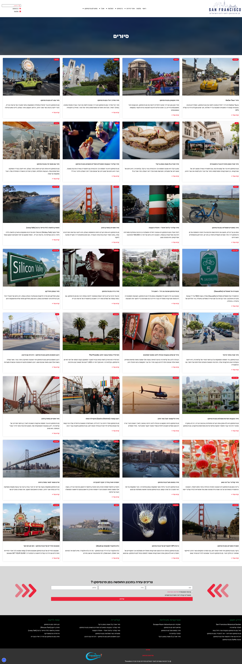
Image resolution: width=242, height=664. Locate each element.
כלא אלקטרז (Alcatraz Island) (107, 546)
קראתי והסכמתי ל (179, 592)
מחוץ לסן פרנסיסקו (91, 8)
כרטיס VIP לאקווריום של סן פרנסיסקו (165, 546)
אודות (148, 650)
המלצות (110, 8)
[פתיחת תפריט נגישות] (4, 660)
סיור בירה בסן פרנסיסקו (110, 291)
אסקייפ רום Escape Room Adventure (167, 624)
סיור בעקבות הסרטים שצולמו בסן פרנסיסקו (223, 419)
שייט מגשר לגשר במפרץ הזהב (48, 482)
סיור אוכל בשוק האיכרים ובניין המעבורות (224, 164)
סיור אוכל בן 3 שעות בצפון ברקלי (167, 164)
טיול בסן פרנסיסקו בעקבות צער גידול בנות (227, 630)
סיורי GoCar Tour (232, 100)
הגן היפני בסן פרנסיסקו (52, 624)
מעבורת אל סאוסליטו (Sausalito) (226, 291)
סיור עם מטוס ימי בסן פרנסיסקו (48, 164)
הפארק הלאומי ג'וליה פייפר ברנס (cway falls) (42, 228)
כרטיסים (120, 8)
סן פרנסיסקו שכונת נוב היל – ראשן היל (165, 291)
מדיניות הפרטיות (172, 592)
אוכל (102, 8)
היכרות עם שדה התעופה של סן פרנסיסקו (227, 636)
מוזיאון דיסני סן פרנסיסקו (172, 627)
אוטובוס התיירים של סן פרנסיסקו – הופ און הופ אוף (41, 546)
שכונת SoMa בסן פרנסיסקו (232, 640)
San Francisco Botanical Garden (228, 624)
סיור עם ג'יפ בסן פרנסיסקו (50, 100)
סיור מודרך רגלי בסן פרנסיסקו (108, 100)
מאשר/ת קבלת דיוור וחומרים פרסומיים (178, 595)
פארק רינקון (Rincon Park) (50, 627)
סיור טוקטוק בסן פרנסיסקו (169, 100)
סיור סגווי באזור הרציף (231, 355)
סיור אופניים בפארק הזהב (110, 228)
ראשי (144, 8)
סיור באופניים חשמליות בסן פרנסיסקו (225, 228)
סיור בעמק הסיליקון (52, 291)
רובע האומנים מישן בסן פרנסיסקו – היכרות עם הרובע (40, 355)
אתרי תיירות (130, 8)
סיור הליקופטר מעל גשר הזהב (168, 419)
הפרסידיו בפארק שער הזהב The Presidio (104, 355)
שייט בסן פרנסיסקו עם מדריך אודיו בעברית (45, 636)
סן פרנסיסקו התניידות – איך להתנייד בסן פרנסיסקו (224, 633)
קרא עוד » (235, 115)
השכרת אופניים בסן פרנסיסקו (228, 546)
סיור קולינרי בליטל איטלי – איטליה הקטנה (164, 228)
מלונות (138, 8)
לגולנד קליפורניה (235, 627)
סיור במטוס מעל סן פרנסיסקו (168, 482)
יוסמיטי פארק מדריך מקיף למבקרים (106, 482)
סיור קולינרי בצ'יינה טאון (230, 482)
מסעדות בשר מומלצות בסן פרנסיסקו (107, 633)
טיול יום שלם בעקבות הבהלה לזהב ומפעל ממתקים (161, 355)
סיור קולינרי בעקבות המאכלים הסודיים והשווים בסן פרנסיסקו (97, 164)
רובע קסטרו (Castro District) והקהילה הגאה (102, 419)
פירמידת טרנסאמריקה (52, 633)
